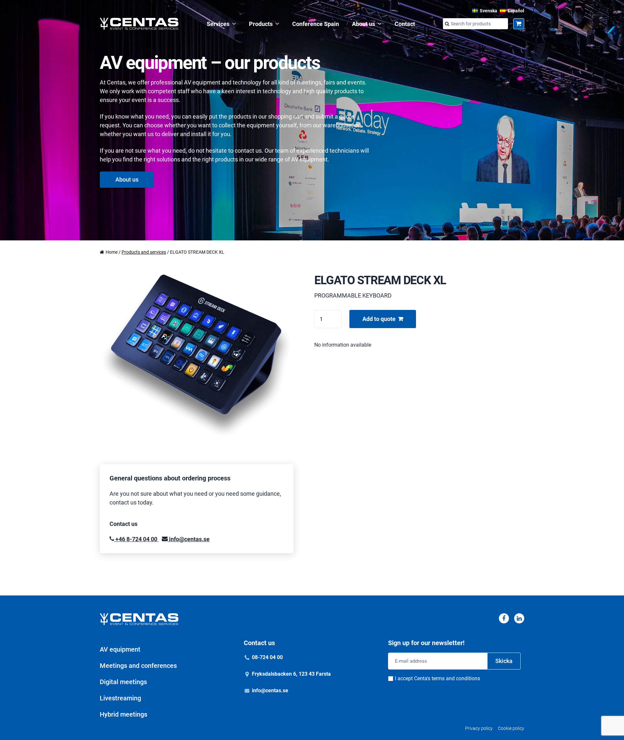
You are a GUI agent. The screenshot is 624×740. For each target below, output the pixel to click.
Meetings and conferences (138, 666)
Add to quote (379, 318)
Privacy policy (479, 728)
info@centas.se (189, 539)
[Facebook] (504, 618)
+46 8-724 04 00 (136, 539)
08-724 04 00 (267, 657)
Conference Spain (315, 23)
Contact (405, 23)
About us (363, 23)
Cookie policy (511, 728)
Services (218, 23)
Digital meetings (123, 682)
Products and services (144, 252)
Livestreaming (120, 698)
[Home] (139, 24)
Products (261, 23)
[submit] (447, 24)
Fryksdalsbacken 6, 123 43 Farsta (291, 674)
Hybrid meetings (123, 714)
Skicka (504, 660)
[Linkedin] (519, 618)
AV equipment (120, 649)
